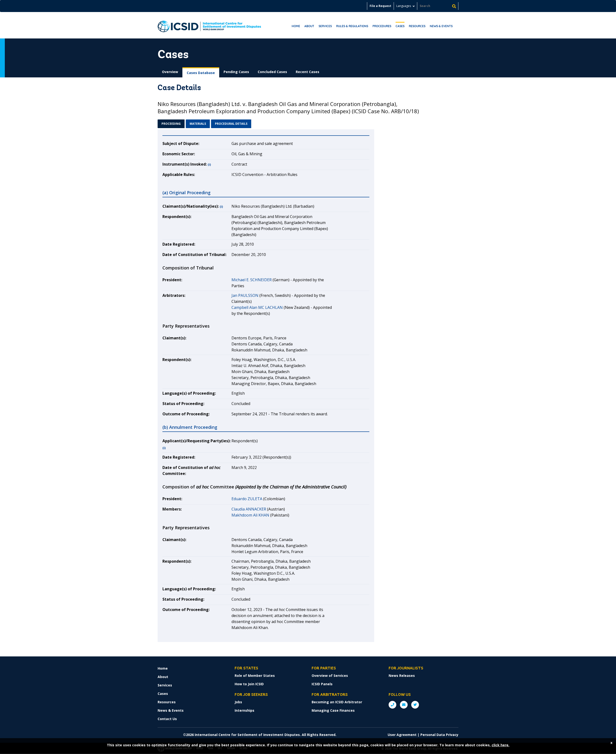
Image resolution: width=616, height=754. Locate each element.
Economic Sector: (178, 153)
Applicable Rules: (178, 174)
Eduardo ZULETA (246, 498)
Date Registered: (178, 244)
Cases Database (201, 72)
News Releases (402, 675)
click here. (500, 745)
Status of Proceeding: (183, 403)
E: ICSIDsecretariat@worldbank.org (404, 705)
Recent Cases (307, 71)
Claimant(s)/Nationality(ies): (190, 206)
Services (325, 26)
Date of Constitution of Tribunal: (194, 254)
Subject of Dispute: (180, 143)
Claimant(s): (174, 338)
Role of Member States (255, 675)
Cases (400, 26)
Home (296, 26)
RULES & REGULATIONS (352, 26)
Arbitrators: (173, 295)
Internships (244, 710)
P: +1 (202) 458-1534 (392, 705)
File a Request (380, 6)
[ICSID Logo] (209, 25)
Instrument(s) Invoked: (184, 164)
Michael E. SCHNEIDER (251, 279)
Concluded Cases (272, 71)
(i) (209, 164)
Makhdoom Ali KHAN (250, 515)
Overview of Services (330, 675)
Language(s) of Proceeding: (189, 393)
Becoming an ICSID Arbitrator (337, 702)
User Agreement (402, 734)
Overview (170, 71)
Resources (417, 26)
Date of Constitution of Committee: (191, 470)
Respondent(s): (176, 216)
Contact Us (167, 719)
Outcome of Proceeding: (186, 414)
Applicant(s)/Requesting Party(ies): (196, 440)
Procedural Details (231, 124)
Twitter (415, 705)
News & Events (441, 26)
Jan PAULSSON (244, 295)
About (309, 26)
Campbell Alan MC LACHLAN (257, 307)
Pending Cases (236, 71)
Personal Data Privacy (439, 734)
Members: (172, 509)
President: (172, 279)
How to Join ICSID (249, 684)
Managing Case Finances (333, 710)
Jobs (238, 702)
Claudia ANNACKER (248, 509)
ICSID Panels (322, 684)
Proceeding (171, 124)
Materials (198, 124)
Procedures (381, 26)
